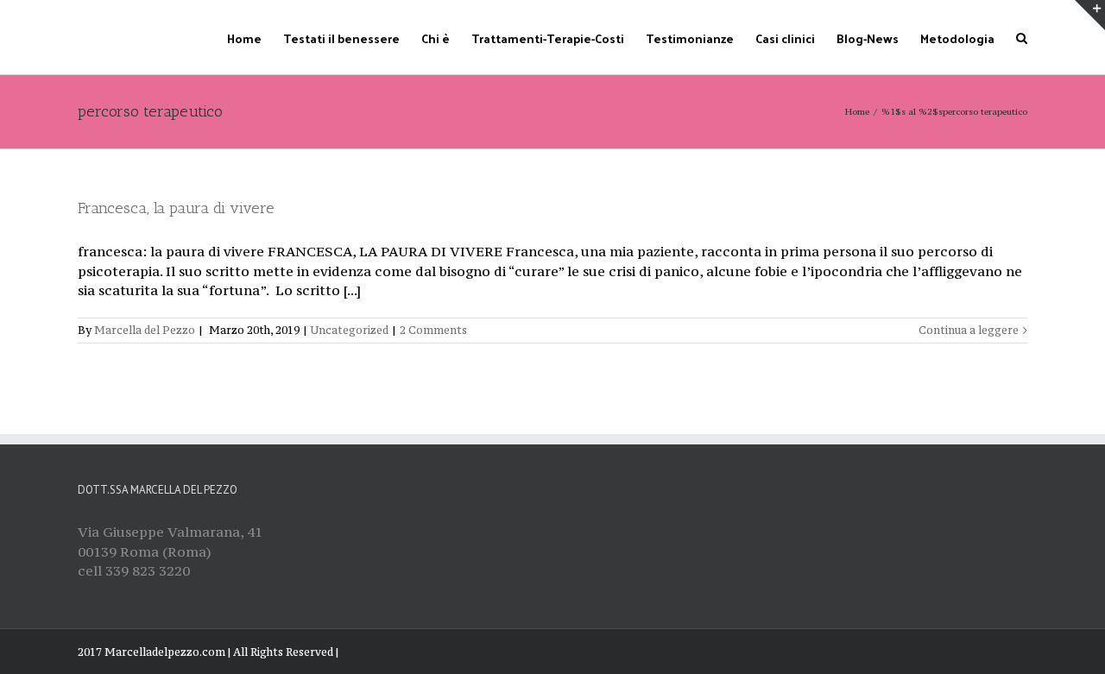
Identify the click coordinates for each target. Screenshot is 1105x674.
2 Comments (433, 330)
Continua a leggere (969, 330)
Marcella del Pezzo (144, 330)
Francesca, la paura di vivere (176, 207)
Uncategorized (349, 330)
